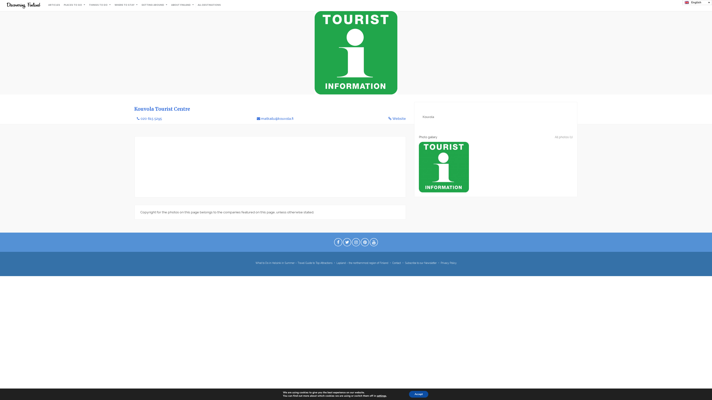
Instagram (356, 243)
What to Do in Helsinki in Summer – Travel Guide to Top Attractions (294, 262)
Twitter (347, 243)
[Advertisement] (251, 167)
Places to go (73, 5)
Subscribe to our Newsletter (421, 262)
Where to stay (124, 5)
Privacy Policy (449, 262)
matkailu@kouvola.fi (277, 119)
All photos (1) (564, 137)
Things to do (98, 5)
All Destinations (209, 5)
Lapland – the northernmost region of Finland (362, 262)
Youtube (374, 243)
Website (399, 119)
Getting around (152, 5)
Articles (54, 5)
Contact (396, 262)
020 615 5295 (151, 119)
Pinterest (365, 243)
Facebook (338, 243)
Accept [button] (419, 394)
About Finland (181, 5)
